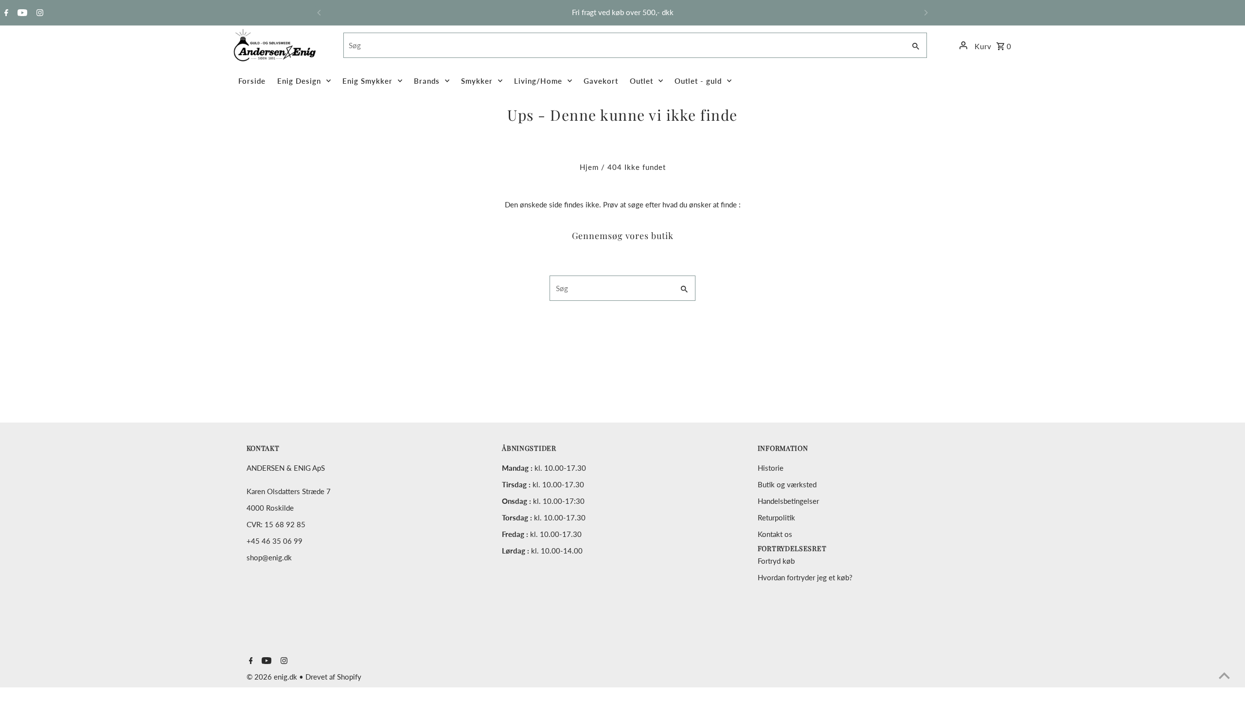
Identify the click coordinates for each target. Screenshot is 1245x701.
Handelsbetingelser (788, 501)
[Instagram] (38, 13)
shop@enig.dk (269, 557)
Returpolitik (776, 517)
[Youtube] (21, 13)
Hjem (589, 167)
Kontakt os (775, 534)
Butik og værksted (787, 484)
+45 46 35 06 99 (274, 540)
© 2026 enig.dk (273, 676)
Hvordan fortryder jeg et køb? (805, 577)
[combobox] (623, 45)
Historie (770, 467)
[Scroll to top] (1224, 675)
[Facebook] (5, 13)
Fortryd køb (776, 560)
